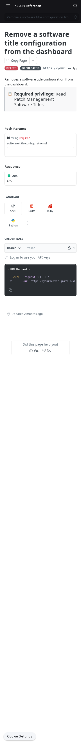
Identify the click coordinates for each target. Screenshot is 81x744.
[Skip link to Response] (1, 166)
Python (13, 225)
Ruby (50, 211)
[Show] (69, 248)
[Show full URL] (69, 68)
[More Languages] (27, 223)
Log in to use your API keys (30, 257)
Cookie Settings (19, 736)
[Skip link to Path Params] (1, 128)
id (8, 138)
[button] (73, 248)
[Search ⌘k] (75, 5)
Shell (13, 211)
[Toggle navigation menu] (8, 5)
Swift (32, 211)
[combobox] (40, 150)
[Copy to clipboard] (74, 68)
